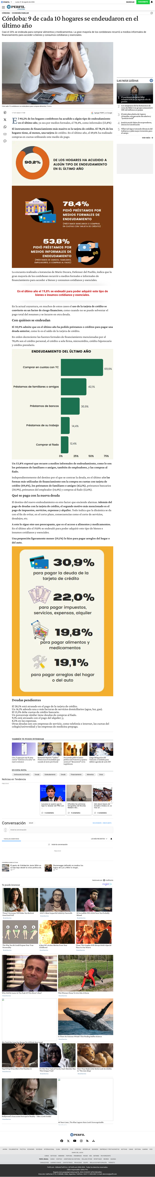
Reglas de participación (98, 1162)
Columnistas (13, 1149)
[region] (57, 852)
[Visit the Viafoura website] (108, 880)
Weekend (61, 1156)
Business (95, 1149)
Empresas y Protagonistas (109, 1149)
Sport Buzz (98, 1159)
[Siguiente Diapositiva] (111, 801)
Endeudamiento (50, 774)
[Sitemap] (93, 1141)
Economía (30, 1149)
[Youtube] (74, 1141)
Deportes (65, 1149)
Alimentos (90, 774)
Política (23, 1149)
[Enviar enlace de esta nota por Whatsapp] (5, 127)
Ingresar (130, 2)
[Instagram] (81, 1141)
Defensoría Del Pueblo (21, 774)
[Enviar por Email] (5, 134)
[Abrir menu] (3, 7)
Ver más (146, 138)
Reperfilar (86, 1149)
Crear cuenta (107, 823)
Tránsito (111, 1162)
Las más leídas (127, 80)
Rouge (85, 1156)
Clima (58, 1149)
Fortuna (69, 1156)
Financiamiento (76, 774)
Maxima (113, 1159)
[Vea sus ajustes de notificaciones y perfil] (152, 2)
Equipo (85, 1162)
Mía (90, 1156)
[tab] (11, 839)
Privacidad (78, 1162)
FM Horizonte (106, 1156)
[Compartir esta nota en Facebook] (5, 112)
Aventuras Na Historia (72, 1159)
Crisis (101, 774)
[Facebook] (61, 1141)
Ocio (71, 1149)
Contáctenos (68, 1162)
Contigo (59, 1159)
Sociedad (39, 1149)
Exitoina (138, 1149)
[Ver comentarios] (151, 13)
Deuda (37, 774)
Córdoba (78, 1149)
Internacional (49, 1149)
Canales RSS (44, 1162)
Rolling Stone (87, 1159)
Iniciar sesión (97, 823)
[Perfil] (77, 1136)
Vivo (150, 1149)
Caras (131, 1149)
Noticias (124, 1149)
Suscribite (143, 2)
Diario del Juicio (77, 1152)
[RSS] (87, 1141)
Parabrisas (78, 1156)
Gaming (145, 1149)
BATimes (96, 1156)
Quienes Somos (55, 1162)
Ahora (5, 1149)
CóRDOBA (6, 13)
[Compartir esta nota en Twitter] (5, 120)
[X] (68, 1141)
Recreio (106, 1159)
